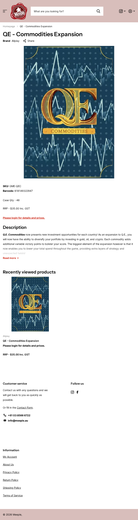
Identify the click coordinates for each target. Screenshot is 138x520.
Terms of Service (13, 495)
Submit (98, 11)
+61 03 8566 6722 (19, 415)
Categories (5, 11)
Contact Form (25, 407)
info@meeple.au (18, 420)
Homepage (9, 26)
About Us (8, 464)
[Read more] (122, 11)
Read (9, 257)
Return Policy (10, 479)
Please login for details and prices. (24, 217)
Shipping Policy (12, 487)
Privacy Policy (11, 472)
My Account (10, 456)
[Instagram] (72, 392)
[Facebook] (77, 392)
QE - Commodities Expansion (21, 340)
